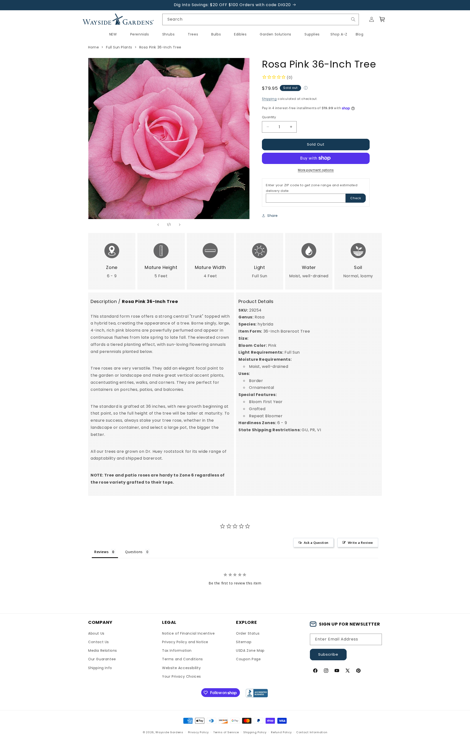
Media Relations (102, 650)
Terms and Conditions (182, 659)
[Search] (353, 19)
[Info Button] (306, 88)
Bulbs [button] (216, 34)
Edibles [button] (240, 34)
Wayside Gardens (169, 732)
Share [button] (272, 215)
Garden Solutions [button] (275, 34)
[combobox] (261, 19)
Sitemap (243, 641)
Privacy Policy (198, 732)
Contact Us (98, 641)
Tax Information (177, 650)
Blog (359, 34)
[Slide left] (158, 224)
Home (93, 47)
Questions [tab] (133, 551)
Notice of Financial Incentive (188, 633)
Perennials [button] (139, 34)
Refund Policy (281, 732)
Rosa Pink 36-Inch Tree (160, 47)
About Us (96, 633)
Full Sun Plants (119, 47)
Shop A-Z (338, 34)
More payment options (316, 170)
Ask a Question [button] (316, 542)
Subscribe (328, 654)
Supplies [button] (312, 34)
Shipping (269, 99)
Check (355, 198)
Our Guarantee (102, 659)
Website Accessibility (181, 667)
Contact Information (311, 732)
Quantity (269, 117)
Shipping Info (100, 667)
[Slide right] (179, 224)
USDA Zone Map (250, 650)
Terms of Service (226, 732)
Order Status (247, 633)
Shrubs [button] (168, 34)
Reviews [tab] (101, 551)
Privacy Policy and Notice (185, 641)
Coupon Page (248, 659)
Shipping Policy (255, 732)
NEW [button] (113, 34)
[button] (382, 19)
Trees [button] (193, 34)
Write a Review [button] (360, 542)
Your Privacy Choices (181, 676)
